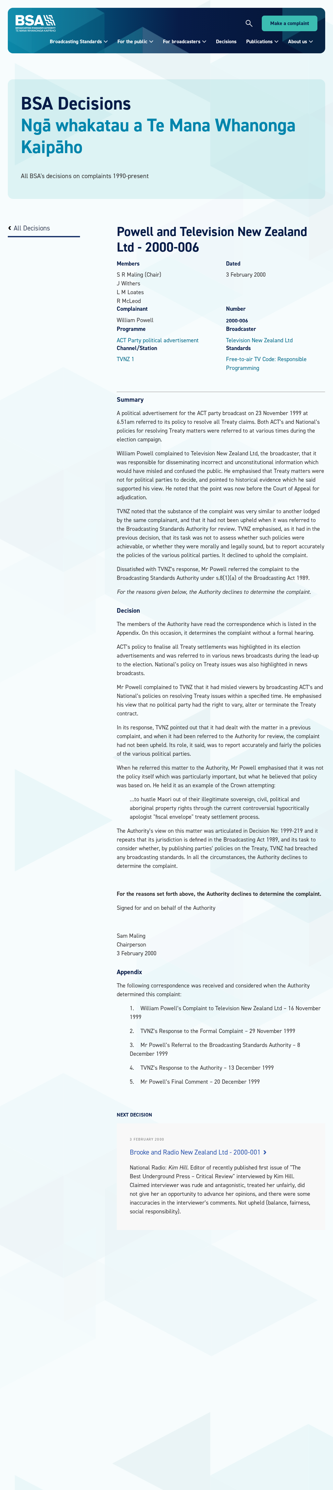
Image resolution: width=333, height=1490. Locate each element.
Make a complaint (289, 23)
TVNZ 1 (125, 359)
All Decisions (32, 228)
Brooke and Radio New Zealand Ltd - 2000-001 (196, 1152)
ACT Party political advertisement (158, 340)
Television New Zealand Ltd (259, 340)
